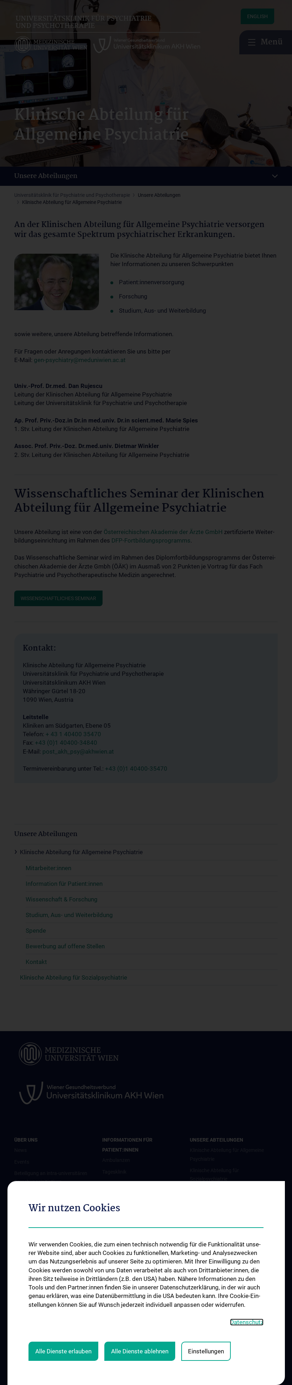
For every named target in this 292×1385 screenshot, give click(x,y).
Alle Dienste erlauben (63, 1351)
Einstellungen (206, 1351)
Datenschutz (247, 1322)
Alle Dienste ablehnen (139, 1351)
